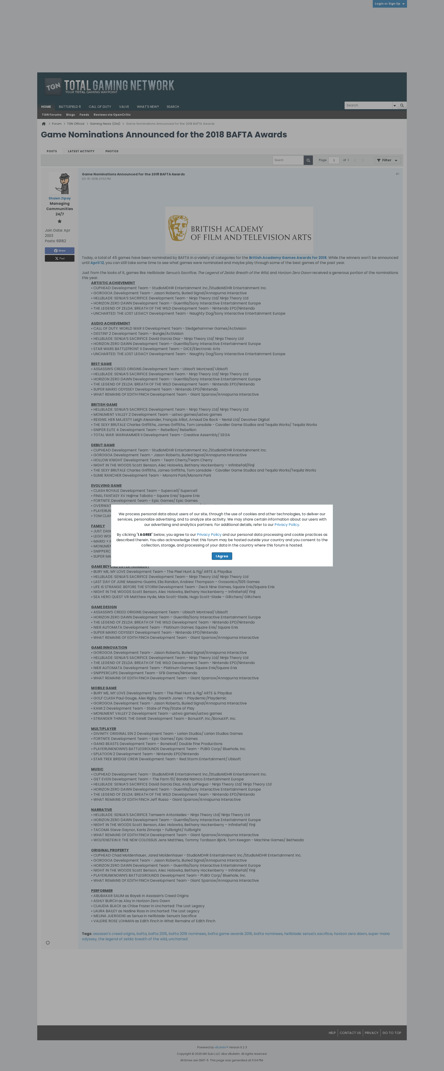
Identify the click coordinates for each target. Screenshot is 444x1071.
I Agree (222, 556)
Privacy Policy (286, 524)
